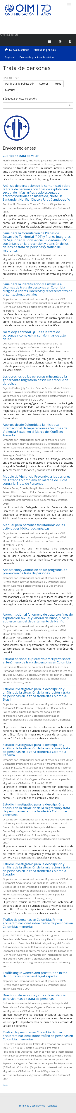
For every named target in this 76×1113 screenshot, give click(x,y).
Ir (70, 105)
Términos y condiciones (32, 1105)
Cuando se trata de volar (21, 155)
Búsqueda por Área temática (36, 57)
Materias (10, 90)
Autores (44, 83)
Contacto (52, 1105)
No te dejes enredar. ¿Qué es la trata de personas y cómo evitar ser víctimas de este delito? (34, 335)
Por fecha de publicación (19, 83)
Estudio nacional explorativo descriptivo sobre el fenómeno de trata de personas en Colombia (37, 660)
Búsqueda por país (45, 50)
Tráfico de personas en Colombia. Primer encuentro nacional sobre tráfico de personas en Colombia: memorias (38, 922)
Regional (10, 57)
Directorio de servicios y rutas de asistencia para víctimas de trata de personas (34, 997)
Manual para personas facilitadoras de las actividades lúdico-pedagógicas (34, 526)
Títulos (57, 83)
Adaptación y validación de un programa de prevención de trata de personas (35, 571)
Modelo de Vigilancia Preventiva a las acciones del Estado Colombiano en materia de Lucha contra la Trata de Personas (36, 479)
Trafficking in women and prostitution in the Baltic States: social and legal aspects (35, 974)
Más (5, 1085)
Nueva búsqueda (19, 50)
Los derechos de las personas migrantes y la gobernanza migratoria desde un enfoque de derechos (35, 379)
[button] (60, 41)
